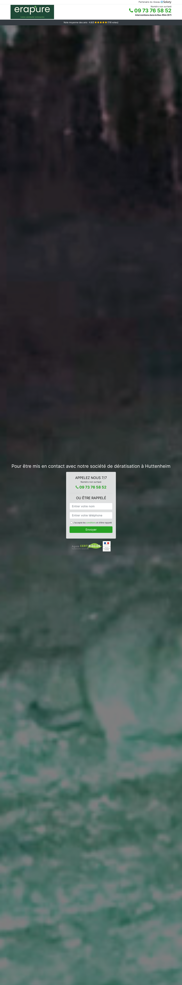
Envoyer (91, 529)
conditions (91, 522)
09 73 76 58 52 (152, 10)
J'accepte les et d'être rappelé (92, 522)
